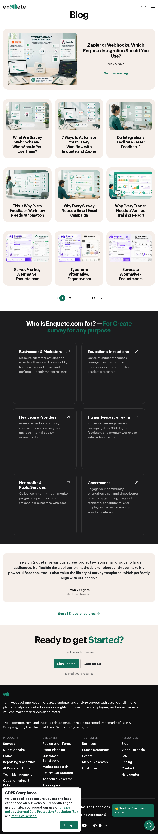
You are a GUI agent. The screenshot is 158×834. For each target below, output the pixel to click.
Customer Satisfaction (52, 758)
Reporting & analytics (19, 762)
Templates (90, 737)
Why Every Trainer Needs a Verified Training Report (130, 210)
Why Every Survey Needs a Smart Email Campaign (79, 210)
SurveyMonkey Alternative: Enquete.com (27, 274)
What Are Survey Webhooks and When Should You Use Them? (27, 144)
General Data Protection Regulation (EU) (47, 811)
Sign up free (66, 663)
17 (93, 298)
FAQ (125, 756)
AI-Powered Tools (16, 768)
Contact (128, 768)
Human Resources (96, 749)
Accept (69, 825)
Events (87, 756)
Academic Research (58, 779)
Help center (130, 774)
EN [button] (141, 6)
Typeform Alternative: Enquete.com (79, 274)
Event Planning (54, 749)
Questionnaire (14, 749)
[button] (153, 6)
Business (89, 743)
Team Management (17, 774)
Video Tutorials (133, 749)
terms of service (24, 816)
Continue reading (116, 73)
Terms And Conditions (93, 807)
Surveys (9, 743)
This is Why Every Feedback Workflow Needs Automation (27, 210)
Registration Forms (57, 743)
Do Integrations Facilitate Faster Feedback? (131, 142)
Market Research (55, 766)
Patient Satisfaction (58, 773)
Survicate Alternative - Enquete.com (130, 274)
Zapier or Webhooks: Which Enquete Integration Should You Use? (115, 50)
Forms (8, 756)
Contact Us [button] (92, 663)
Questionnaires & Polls (16, 783)
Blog (125, 743)
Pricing (127, 762)
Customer (89, 768)
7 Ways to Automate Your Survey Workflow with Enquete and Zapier (79, 144)
